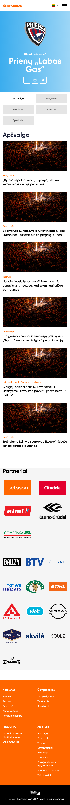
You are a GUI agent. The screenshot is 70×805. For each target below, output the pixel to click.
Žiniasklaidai (44, 775)
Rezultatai (18, 109)
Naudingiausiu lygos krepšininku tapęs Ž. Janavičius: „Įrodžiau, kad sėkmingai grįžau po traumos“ (33, 285)
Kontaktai (42, 738)
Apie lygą (42, 733)
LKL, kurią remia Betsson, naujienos (22, 382)
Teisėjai (41, 743)
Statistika (51, 109)
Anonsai (7, 701)
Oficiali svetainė (33, 54)
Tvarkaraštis (43, 701)
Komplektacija (10, 710)
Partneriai (42, 752)
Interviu (7, 276)
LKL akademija (11, 741)
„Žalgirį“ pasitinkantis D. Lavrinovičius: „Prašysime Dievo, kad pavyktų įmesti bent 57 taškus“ (34, 391)
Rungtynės (8, 175)
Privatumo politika (12, 715)
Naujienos (51, 98)
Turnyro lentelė (45, 696)
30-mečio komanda (48, 770)
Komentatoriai (45, 747)
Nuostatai (42, 757)
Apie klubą (18, 120)
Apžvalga (18, 98)
